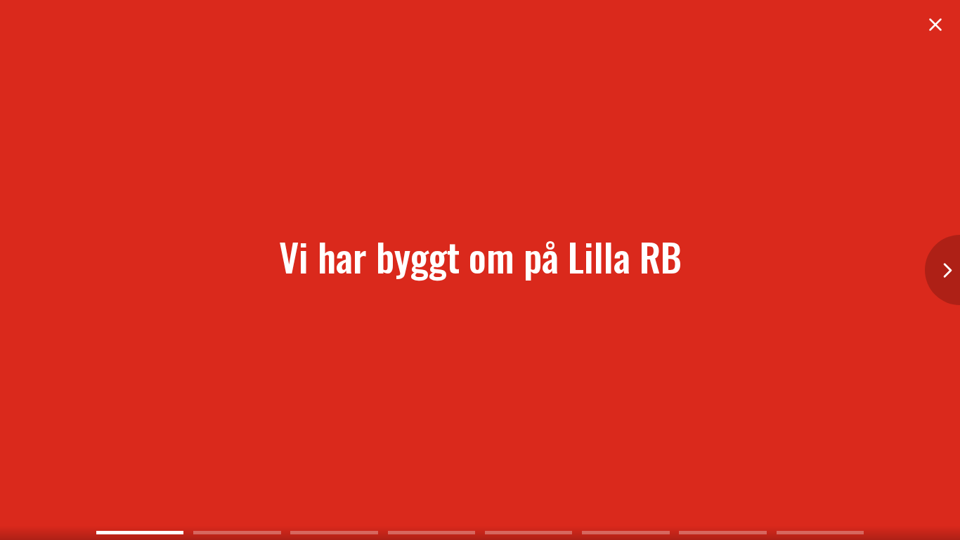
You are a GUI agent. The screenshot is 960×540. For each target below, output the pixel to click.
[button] (942, 270)
